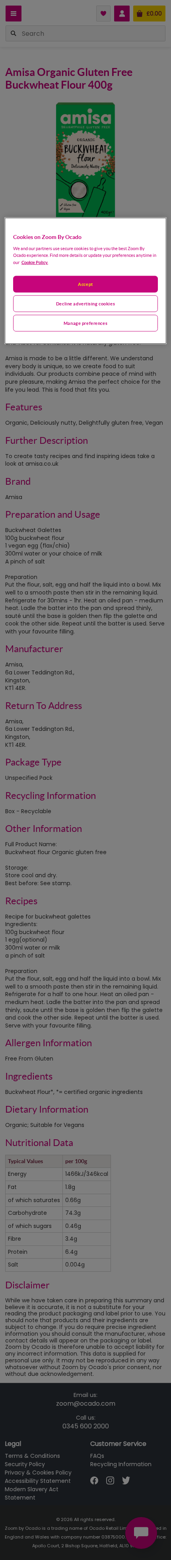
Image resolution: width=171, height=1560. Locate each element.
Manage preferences (85, 323)
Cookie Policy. (34, 262)
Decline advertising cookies (85, 303)
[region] (85, 281)
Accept (85, 284)
